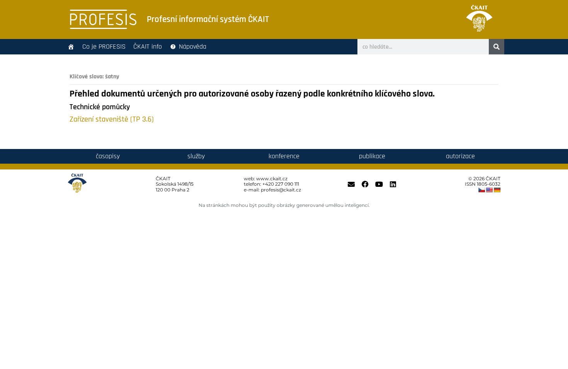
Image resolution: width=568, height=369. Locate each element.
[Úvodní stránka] (71, 46)
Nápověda (192, 46)
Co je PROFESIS (104, 46)
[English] (489, 190)
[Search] (496, 46)
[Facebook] (365, 184)
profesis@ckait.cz (281, 190)
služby (196, 156)
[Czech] (481, 190)
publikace (372, 156)
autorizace (460, 156)
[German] (496, 190)
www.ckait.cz (271, 178)
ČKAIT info (147, 46)
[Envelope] (351, 184)
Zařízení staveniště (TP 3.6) (112, 119)
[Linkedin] (392, 184)
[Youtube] (379, 184)
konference (284, 156)
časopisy (108, 156)
